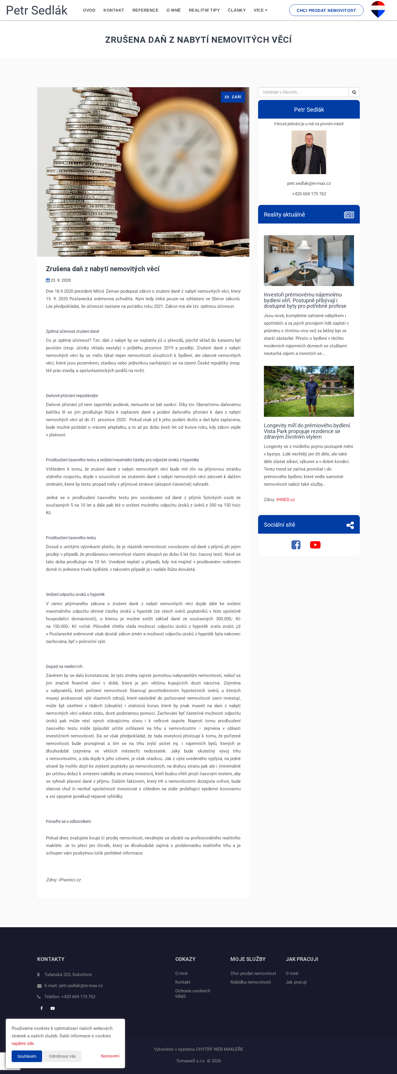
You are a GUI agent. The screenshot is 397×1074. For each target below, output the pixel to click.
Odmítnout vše (62, 1056)
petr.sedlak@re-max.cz (81, 985)
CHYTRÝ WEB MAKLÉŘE (219, 1049)
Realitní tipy (204, 10)
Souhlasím (26, 1056)
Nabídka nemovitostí (250, 982)
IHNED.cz (285, 499)
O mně (174, 10)
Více (259, 10)
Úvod (89, 10)
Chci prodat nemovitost (326, 10)
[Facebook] (297, 547)
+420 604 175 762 (78, 996)
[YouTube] (316, 547)
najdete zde (23, 1043)
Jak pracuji (296, 982)
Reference (146, 10)
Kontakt (113, 10)
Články (237, 10)
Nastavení (110, 1056)
